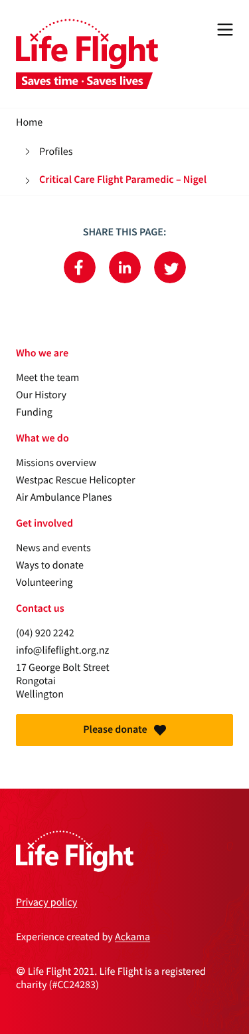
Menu (225, 29)
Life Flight (87, 54)
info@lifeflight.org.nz (62, 650)
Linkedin (125, 267)
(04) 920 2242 (45, 633)
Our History (41, 395)
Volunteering (44, 582)
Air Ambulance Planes (64, 497)
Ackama (132, 937)
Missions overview (56, 462)
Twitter (170, 267)
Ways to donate (50, 565)
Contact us (40, 609)
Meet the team (47, 377)
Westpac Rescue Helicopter (75, 480)
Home (29, 122)
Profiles (55, 151)
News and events (53, 548)
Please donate (115, 730)
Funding (34, 412)
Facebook (80, 267)
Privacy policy (46, 902)
